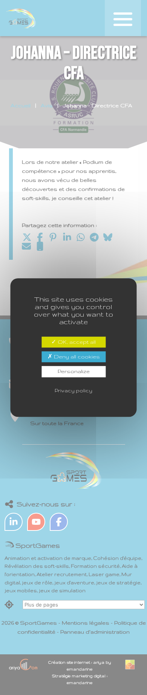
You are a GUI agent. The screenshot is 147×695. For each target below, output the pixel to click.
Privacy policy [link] (73, 390)
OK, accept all (76, 342)
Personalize (74, 372)
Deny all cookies (76, 357)
